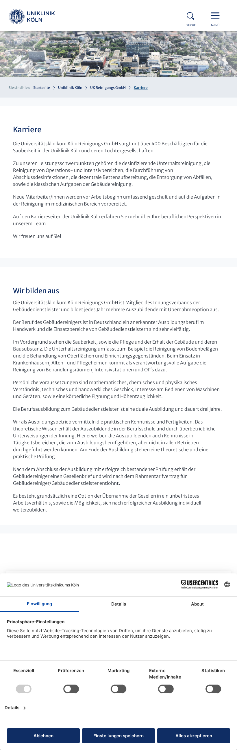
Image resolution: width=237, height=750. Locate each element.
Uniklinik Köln (32, 17)
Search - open (192, 15)
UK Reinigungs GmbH (108, 87)
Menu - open (217, 15)
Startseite (41, 87)
